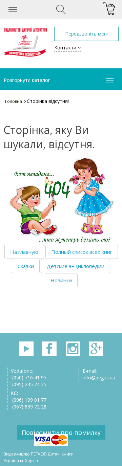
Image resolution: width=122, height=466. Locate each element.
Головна (13, 101)
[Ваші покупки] (109, 9)
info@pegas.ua (99, 377)
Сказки (26, 266)
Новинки (61, 280)
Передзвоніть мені (86, 33)
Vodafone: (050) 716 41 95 (28, 374)
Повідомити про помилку (61, 432)
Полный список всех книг (81, 251)
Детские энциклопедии (75, 266)
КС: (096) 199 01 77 (28, 396)
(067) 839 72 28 (28, 406)
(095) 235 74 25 (28, 384)
